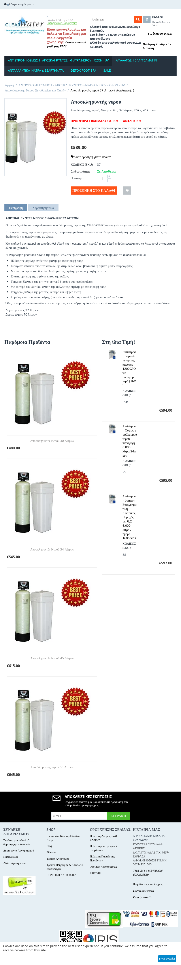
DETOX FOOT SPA (83, 70)
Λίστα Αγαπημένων (14, 863)
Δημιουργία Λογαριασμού (18, 850)
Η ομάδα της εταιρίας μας (147, 884)
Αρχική (9, 85)
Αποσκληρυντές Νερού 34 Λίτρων (52, 549)
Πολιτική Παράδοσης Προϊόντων (102, 858)
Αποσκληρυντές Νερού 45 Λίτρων (52, 658)
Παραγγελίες (10, 857)
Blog (49, 846)
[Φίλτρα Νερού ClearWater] (24, 24)
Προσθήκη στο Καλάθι (93, 190)
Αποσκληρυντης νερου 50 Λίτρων (52, 767)
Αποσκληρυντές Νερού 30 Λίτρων (52, 441)
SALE (107, 70)
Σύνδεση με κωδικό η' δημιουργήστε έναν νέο (16, 842)
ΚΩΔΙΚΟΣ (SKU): (82, 164)
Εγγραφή (118, 815)
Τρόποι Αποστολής (58, 859)
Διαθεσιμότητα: (80, 171)
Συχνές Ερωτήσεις (143, 890)
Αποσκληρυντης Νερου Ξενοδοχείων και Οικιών (35, 90)
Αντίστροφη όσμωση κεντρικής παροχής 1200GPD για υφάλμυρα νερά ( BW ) (129, 368)
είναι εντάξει (167, 958)
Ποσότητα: (77, 178)
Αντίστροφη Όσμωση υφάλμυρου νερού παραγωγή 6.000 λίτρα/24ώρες (130, 440)
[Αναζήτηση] (138, 19)
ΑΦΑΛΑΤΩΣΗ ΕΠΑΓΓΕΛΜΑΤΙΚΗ (137, 60)
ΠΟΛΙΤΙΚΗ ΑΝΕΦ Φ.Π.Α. (62, 875)
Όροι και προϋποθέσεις (103, 866)
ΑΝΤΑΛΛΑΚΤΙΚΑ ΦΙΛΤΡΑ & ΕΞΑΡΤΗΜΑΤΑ (36, 70)
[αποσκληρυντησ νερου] (35, 137)
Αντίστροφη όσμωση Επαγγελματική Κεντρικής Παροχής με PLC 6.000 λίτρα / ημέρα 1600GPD (129, 517)
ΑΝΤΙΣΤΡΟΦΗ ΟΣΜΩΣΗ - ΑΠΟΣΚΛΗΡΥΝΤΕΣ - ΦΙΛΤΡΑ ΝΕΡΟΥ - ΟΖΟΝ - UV (58, 60)
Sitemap (52, 852)
